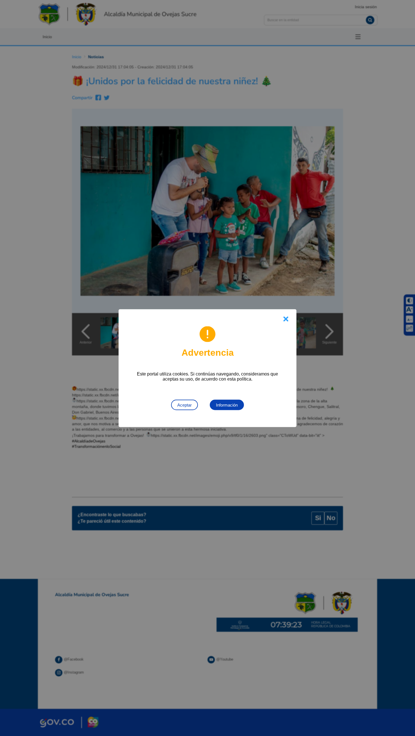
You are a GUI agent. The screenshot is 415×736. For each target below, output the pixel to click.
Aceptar (184, 404)
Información (227, 404)
